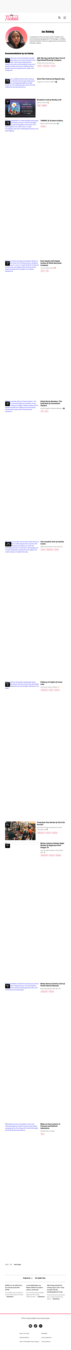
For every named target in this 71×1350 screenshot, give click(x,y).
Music (39, 105)
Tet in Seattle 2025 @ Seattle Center (52, 542)
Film (42, 411)
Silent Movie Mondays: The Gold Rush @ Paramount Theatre (51, 403)
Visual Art (43, 126)
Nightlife (44, 105)
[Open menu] (65, 17)
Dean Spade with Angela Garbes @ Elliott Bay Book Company (51, 263)
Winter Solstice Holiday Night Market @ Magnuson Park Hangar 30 (52, 845)
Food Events (46, 66)
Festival (39, 66)
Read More (10, 1297)
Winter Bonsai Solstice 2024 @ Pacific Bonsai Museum (52, 984)
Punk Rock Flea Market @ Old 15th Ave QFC (51, 823)
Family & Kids (50, 549)
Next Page (17, 1264)
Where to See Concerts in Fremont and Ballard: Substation (50, 1126)
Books (42, 271)
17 (11, 1264)
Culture (43, 549)
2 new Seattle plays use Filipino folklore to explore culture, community (34, 1287)
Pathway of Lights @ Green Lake (51, 683)
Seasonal (53, 66)
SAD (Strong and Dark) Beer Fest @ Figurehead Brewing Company (51, 59)
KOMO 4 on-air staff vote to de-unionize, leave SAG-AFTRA (13, 1287)
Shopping (54, 833)
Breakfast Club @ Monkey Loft (49, 100)
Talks (47, 271)
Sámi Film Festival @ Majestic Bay (51, 79)
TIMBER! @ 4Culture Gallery (51, 120)
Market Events (41, 833)
